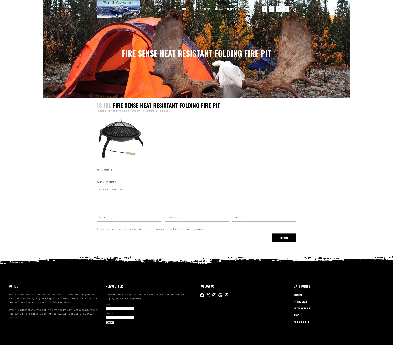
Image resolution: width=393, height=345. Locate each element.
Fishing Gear (300, 301)
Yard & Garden (301, 321)
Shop (296, 315)
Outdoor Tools (302, 308)
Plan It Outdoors (131, 111)
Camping (298, 294)
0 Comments (150, 111)
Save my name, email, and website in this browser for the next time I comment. (153, 229)
